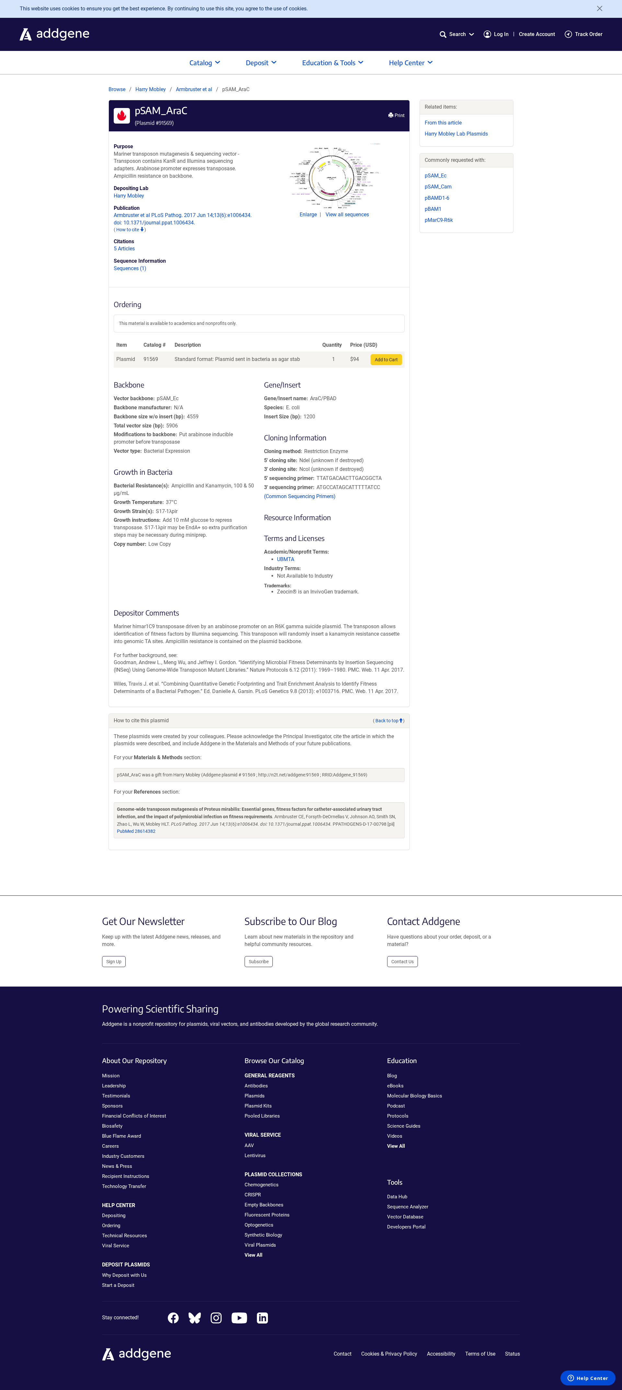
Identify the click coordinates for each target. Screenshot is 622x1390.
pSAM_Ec (435, 176)
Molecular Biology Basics (414, 1096)
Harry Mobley (150, 89)
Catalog (201, 62)
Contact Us (402, 961)
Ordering (111, 1225)
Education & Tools (328, 62)
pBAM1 (433, 209)
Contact (342, 1354)
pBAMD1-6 (437, 198)
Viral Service (115, 1246)
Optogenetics (259, 1225)
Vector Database (405, 1217)
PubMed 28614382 (136, 831)
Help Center (407, 62)
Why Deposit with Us (124, 1275)
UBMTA (285, 559)
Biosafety (112, 1126)
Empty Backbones (264, 1205)
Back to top (386, 720)
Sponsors (112, 1106)
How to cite (128, 229)
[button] (457, 34)
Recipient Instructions (125, 1176)
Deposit (257, 62)
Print (399, 115)
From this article (443, 123)
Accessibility (441, 1354)
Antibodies (256, 1086)
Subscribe (259, 961)
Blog (392, 1076)
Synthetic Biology (263, 1235)
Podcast (396, 1106)
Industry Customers (123, 1156)
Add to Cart (386, 359)
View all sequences (347, 214)
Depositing (113, 1215)
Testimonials (116, 1096)
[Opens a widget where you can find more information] (588, 1379)
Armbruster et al (194, 89)
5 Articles (124, 249)
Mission (111, 1076)
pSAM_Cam (438, 187)
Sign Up (113, 961)
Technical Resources (124, 1236)
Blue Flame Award (121, 1136)
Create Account (537, 34)
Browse (117, 89)
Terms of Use (480, 1354)
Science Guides (403, 1126)
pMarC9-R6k (439, 220)
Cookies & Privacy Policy (389, 1354)
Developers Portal (406, 1227)
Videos (394, 1136)
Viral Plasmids (260, 1245)
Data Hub (397, 1197)
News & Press (117, 1166)
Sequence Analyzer (407, 1207)
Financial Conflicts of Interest (134, 1116)
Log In (501, 34)
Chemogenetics (262, 1185)
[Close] (597, 8)
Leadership (114, 1086)
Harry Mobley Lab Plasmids (456, 134)
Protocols (398, 1116)
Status (512, 1354)
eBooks (395, 1086)
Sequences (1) (130, 268)
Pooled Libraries (262, 1116)
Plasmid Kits (258, 1106)
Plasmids (255, 1096)
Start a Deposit (118, 1285)
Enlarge (309, 214)
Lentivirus (255, 1155)
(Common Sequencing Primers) (300, 496)
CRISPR (253, 1195)
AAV (249, 1145)
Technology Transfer (124, 1186)
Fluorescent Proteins (267, 1215)
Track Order (589, 34)
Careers (110, 1146)
